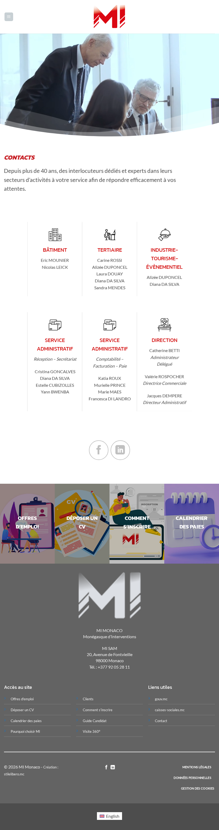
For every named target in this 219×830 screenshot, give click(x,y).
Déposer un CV (22, 710)
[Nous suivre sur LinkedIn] (120, 450)
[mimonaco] (109, 17)
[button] (9, 17)
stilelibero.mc (14, 774)
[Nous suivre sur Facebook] (99, 450)
